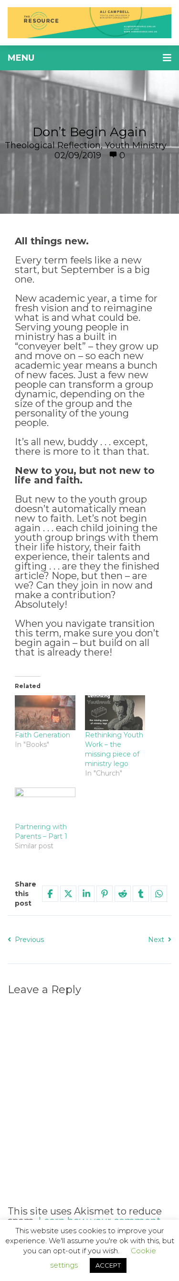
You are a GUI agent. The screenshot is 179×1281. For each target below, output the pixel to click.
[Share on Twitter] (68, 893)
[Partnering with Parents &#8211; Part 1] (45, 805)
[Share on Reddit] (122, 893)
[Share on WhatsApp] (159, 893)
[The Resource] (89, 22)
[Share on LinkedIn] (86, 893)
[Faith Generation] (45, 712)
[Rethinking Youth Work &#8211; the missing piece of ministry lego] (115, 712)
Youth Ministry (136, 145)
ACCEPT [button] (108, 1265)
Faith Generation (42, 735)
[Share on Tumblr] (140, 893)
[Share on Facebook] (50, 893)
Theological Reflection (53, 145)
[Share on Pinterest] (104, 893)
